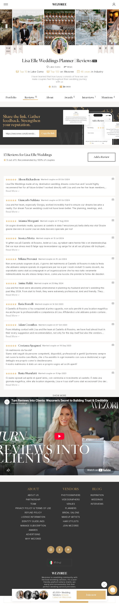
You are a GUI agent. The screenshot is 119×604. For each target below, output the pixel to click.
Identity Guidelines (33, 521)
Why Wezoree (33, 538)
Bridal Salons (70, 512)
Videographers (71, 499)
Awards (69, 97)
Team (33, 504)
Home (6, 12)
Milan (69, 67)
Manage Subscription (33, 525)
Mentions (108, 97)
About (49, 97)
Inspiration (97, 495)
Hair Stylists (71, 521)
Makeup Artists (71, 517)
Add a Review (101, 157)
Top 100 (54, 71)
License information (33, 517)
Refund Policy (33, 512)
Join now (91, 595)
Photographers (70, 495)
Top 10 (23, 71)
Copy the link (48, 133)
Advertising (33, 534)
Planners (31, 12)
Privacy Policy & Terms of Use (33, 508)
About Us (33, 495)
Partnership (33, 499)
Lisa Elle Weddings (66, 12)
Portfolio (11, 97)
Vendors (18, 12)
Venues (71, 504)
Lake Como (46, 12)
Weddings (97, 499)
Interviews (89, 97)
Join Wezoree (71, 525)
